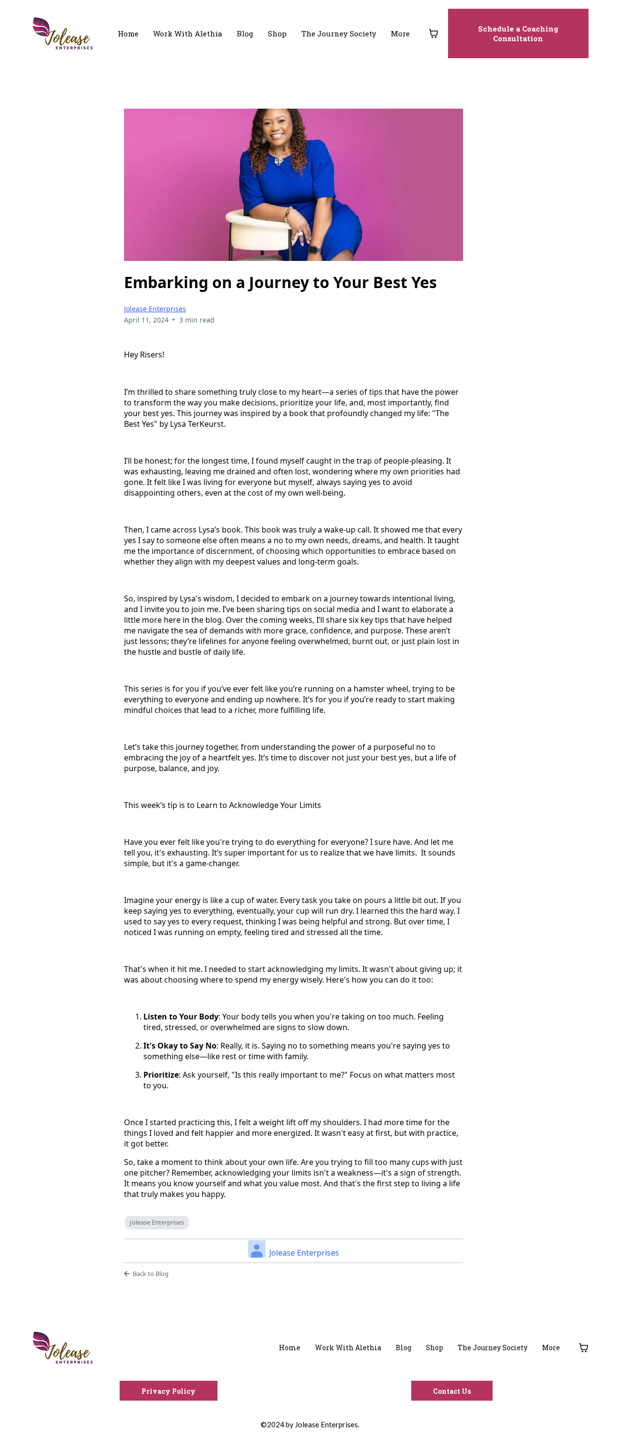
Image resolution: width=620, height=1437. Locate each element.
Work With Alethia (187, 33)
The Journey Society (338, 33)
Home (128, 33)
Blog (245, 33)
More (400, 33)
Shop (277, 33)
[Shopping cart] (433, 33)
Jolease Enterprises (155, 308)
